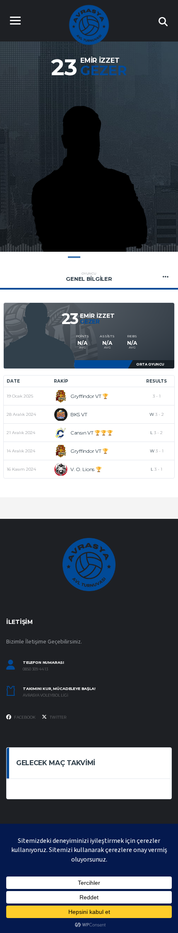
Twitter (57, 717)
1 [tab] (74, 257)
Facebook (24, 717)
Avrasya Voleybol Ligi (45, 695)
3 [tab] (104, 257)
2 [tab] (89, 257)
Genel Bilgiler (89, 276)
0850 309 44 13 (35, 669)
